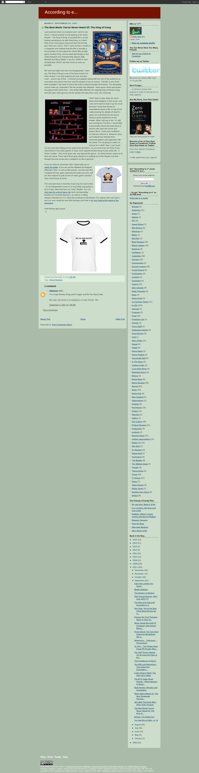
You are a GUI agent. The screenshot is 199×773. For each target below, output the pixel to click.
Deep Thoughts (138, 291)
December (139, 570)
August (138, 725)
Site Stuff (136, 446)
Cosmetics (136, 281)
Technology (137, 457)
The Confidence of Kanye (145, 661)
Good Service (137, 333)
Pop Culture (137, 422)
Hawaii (135, 344)
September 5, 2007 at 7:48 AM (62, 305)
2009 (135, 560)
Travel (134, 475)
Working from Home (140, 492)
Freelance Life (138, 319)
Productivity (137, 429)
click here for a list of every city (57, 192)
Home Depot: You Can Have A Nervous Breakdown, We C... (146, 634)
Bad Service (137, 228)
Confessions (137, 274)
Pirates (135, 411)
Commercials (137, 263)
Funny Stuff (137, 326)
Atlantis (135, 217)
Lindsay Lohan (138, 365)
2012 (135, 550)
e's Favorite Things (140, 302)
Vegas (134, 482)
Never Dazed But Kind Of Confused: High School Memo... (145, 625)
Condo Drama (138, 270)
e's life (134, 305)
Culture (135, 284)
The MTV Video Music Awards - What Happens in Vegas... (145, 681)
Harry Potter (137, 341)
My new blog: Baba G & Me (143, 505)
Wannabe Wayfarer (140, 527)
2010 (135, 557)
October (138, 577)
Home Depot (137, 351)
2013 (135, 547)
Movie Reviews (56, 280)
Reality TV (136, 443)
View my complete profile (143, 43)
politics (135, 418)
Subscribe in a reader (139, 198)
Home (83, 319)
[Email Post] (76, 277)
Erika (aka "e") (138, 37)
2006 (135, 743)
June (137, 732)
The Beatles (137, 460)
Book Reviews (138, 242)
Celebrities (136, 256)
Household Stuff (139, 358)
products (135, 432)
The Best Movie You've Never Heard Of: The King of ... (144, 710)
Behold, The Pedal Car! (144, 717)
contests (135, 277)
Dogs (134, 295)
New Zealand (137, 397)
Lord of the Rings (139, 369)
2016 (135, 540)
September (140, 581)
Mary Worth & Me (139, 531)
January (138, 738)
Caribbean (136, 252)
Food (134, 316)
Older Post (120, 319)
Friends (135, 323)
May (137, 735)
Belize (134, 235)
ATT (133, 221)
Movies (135, 386)
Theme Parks (137, 471)
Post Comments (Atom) (62, 325)
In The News (137, 362)
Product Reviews (139, 425)
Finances (136, 312)
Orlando (135, 404)
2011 (135, 553)
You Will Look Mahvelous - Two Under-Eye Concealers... (145, 667)
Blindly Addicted (141, 590)
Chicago (135, 260)
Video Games (137, 485)
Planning (135, 415)
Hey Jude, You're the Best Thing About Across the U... (145, 611)
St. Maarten (137, 450)
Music (134, 390)
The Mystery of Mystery (144, 593)
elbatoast (53, 291)
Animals (135, 207)
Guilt (134, 337)
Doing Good (137, 298)
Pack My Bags (138, 524)
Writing (135, 496)
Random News (138, 436)
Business (136, 249)
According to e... (61, 12)
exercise (135, 309)
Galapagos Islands (140, 330)
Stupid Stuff (137, 453)
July (137, 728)
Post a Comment (50, 310)
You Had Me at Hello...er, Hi (146, 720)
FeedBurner (150, 186)
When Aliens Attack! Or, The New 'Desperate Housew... (146, 696)
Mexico (135, 376)
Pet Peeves (137, 408)
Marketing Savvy (139, 372)
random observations (141, 439)
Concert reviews (139, 267)
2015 (135, 543)
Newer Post (45, 319)
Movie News (137, 379)
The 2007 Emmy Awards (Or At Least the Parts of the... (145, 655)
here (138, 152)
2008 (135, 564)
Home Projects (138, 355)
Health (134, 348)
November (139, 574)
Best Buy (135, 238)
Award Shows (137, 224)
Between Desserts (139, 520)
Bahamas (136, 231)
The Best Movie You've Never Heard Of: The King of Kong (77, 27)
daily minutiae (138, 288)
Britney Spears (138, 245)
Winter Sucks (137, 489)
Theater (135, 467)
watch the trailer (51, 167)
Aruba (134, 214)
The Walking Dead (140, 464)
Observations (137, 401)
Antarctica (136, 210)
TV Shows (136, 478)
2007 (135, 567)
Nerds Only (136, 394)
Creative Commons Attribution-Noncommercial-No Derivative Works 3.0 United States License (106, 766)
